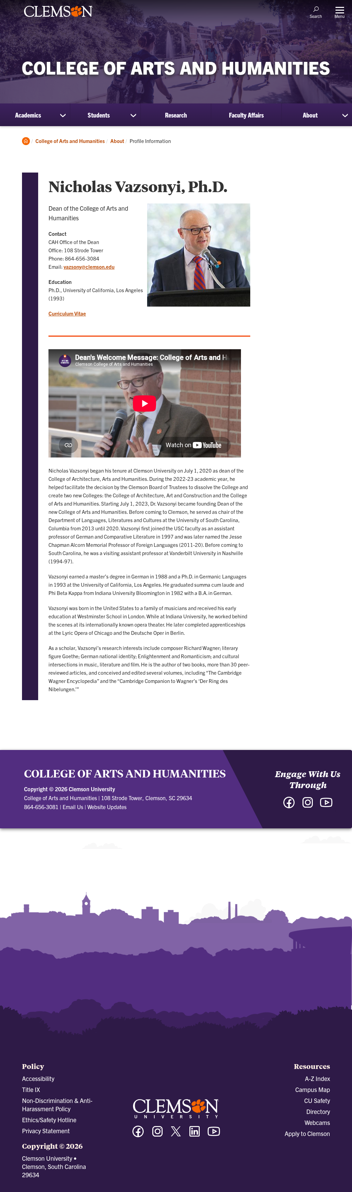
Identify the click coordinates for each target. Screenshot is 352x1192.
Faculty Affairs (246, 115)
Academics (28, 115)
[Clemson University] (58, 17)
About (310, 115)
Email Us (73, 806)
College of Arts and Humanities (70, 140)
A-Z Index (317, 1078)
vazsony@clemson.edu (89, 266)
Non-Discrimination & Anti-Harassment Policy (57, 1104)
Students (99, 115)
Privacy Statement (46, 1131)
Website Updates (106, 806)
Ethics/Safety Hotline (49, 1120)
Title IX (31, 1089)
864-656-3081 (41, 806)
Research (176, 115)
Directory (318, 1111)
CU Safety (317, 1100)
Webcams (317, 1122)
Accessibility (38, 1078)
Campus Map (312, 1089)
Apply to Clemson (307, 1133)
